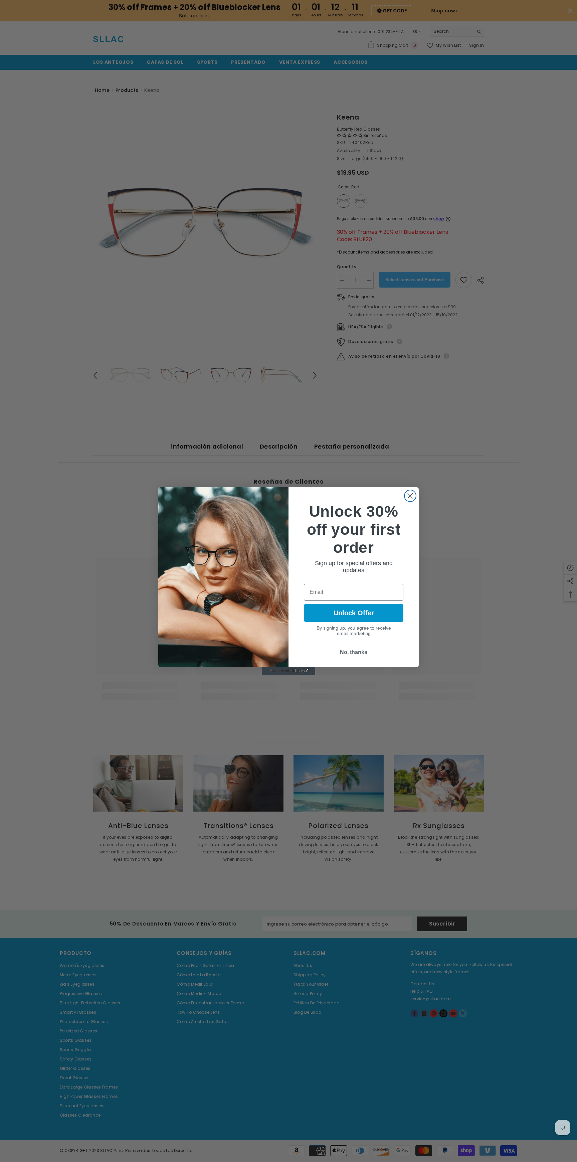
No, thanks (353, 652)
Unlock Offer (354, 613)
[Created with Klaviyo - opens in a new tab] (288, 671)
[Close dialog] (410, 496)
